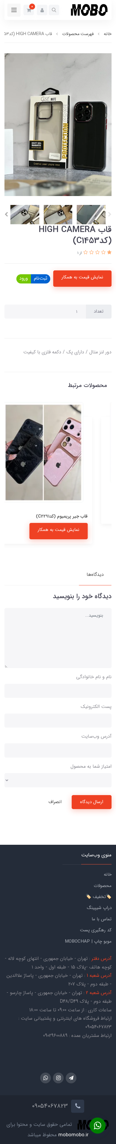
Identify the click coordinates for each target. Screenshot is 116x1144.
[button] (54, 10)
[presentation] (110, 214)
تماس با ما (102, 919)
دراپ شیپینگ (99, 907)
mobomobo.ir (73, 1135)
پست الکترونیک (96, 706)
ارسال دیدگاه (91, 801)
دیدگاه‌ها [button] (95, 574)
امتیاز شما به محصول (91, 766)
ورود (23, 278)
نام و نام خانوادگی (94, 677)
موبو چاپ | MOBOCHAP (88, 941)
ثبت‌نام (40, 278)
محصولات (103, 885)
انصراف (55, 801)
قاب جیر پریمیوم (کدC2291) (77, 516)
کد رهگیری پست (96, 930)
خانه (108, 874)
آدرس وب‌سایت (96, 736)
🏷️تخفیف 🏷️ (99, 896)
